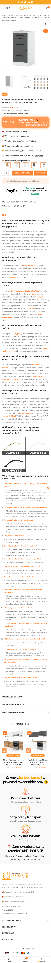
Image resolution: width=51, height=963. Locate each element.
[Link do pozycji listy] (25, 906)
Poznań (19, 856)
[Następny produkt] (48, 24)
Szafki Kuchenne (42, 15)
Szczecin (15, 859)
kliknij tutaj (33, 840)
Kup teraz (40, 173)
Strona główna (7, 15)
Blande (5, 94)
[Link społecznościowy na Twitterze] (22, 2)
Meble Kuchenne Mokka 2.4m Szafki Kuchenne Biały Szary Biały (38, 762)
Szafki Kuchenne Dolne (9, 18)
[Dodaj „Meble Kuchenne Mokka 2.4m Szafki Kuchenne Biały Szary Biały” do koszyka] (28, 750)
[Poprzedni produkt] (43, 24)
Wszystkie (35, 859)
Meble (20, 15)
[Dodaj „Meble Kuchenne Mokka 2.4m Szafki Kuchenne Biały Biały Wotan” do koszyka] (4, 750)
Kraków (27, 856)
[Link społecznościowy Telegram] (32, 2)
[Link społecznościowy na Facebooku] (18, 2)
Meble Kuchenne (29, 15)
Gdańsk (36, 856)
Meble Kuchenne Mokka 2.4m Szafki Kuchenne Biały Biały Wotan (13, 762)
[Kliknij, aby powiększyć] (6, 70)
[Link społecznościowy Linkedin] (28, 2)
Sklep (15, 15)
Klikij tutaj (39, 156)
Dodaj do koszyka (22, 173)
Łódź (43, 856)
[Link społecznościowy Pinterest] (25, 2)
